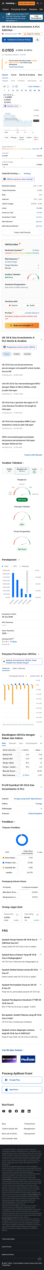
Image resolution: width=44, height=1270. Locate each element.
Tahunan (6, 668)
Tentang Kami (29, 1124)
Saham (5, 9)
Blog (4, 1124)
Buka (27, 775)
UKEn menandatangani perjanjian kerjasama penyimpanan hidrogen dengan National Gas (18, 440)
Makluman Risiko (8, 1254)
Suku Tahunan (19, 668)
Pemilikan (21, 81)
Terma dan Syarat (8, 1239)
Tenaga (38, 804)
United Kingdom (35, 813)
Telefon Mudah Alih (10, 1129)
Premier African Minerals (13, 914)
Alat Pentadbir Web (9, 1139)
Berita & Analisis (27, 75)
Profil (13, 81)
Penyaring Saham (19, 9)
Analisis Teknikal (12, 462)
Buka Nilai (35, 149)
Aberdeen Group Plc (11, 892)
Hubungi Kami (29, 1134)
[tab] (9, 470)
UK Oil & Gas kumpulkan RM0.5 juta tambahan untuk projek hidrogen (18, 423)
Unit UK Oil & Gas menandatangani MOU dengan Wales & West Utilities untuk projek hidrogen (21, 387)
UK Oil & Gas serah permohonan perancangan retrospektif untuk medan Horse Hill (21, 368)
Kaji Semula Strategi (16, 67)
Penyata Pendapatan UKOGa (19, 654)
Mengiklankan (29, 1129)
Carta (13, 75)
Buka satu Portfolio (9, 1134)
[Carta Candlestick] (4, 86)
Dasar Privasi (6, 1247)
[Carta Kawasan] (7, 86)
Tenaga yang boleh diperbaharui (28, 799)
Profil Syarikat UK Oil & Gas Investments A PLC (18, 787)
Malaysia (33, 9)
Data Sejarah (32, 81)
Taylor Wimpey (29, 914)
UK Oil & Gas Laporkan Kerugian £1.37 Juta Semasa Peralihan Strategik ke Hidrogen (20, 405)
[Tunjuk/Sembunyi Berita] (16, 86)
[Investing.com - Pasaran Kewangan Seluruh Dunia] (11, 3)
